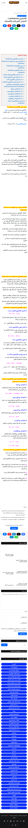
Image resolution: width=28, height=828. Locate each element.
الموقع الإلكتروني (24, 622)
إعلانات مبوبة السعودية (14, 720)
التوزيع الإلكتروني (21, 124)
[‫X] (19, 25)
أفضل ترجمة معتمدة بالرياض (14, 679)
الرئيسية (24, 12)
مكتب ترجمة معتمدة (14, 786)
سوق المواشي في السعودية (14, 745)
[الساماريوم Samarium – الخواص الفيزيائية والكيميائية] (21, 567)
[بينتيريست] (9, 25)
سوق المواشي (14, 742)
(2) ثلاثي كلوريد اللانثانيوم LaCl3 (12, 77)
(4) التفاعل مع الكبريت (14, 96)
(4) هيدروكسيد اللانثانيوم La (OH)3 (11, 82)
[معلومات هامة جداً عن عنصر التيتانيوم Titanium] (7, 567)
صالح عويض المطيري (14, 714)
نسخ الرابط (14, 528)
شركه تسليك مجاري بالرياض (14, 701)
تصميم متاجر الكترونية (14, 723)
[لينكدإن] (14, 25)
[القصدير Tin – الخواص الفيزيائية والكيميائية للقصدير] (21, 579)
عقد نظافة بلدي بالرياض (14, 767)
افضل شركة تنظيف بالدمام (14, 792)
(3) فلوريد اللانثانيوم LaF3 (13, 79)
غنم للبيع (14, 751)
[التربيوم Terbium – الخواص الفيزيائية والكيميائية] (21, 552)
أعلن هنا (14, 664)
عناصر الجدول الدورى (18, 12)
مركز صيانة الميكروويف (14, 729)
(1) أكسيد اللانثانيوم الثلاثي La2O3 (11, 74)
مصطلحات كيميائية (14, 804)
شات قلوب (14, 776)
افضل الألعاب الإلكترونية (14, 673)
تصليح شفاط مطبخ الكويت (14, 782)
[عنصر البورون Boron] (7, 580)
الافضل (14, 795)
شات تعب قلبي (14, 773)
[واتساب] (16, 28)
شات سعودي (14, 779)
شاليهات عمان (14, 717)
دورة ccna (14, 754)
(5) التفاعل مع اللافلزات (14, 98)
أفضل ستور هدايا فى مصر (14, 676)
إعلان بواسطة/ (19, 662)
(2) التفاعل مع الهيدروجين (13, 91)
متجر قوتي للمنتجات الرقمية (14, 689)
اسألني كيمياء (14, 801)
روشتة (14, 711)
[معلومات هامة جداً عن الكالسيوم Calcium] (7, 549)
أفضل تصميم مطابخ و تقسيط (14, 683)
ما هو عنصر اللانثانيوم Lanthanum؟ (14, 59)
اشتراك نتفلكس (14, 695)
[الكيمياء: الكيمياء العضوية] (14, 2)
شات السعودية (14, 770)
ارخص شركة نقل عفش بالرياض (14, 789)
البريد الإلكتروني (23, 617)
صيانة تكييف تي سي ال (14, 726)
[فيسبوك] (23, 25)
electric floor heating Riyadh (14, 686)
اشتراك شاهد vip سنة (14, 670)
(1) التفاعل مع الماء (15, 89)
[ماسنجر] (5, 25)
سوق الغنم (14, 732)
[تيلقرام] (12, 28)
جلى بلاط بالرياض (14, 704)
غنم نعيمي (14, 748)
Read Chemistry (14, 807)
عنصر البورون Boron (9, 585)
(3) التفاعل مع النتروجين (14, 93)
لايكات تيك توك (14, 757)
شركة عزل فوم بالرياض (14, 707)
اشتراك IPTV (14, 698)
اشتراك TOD (14, 667)
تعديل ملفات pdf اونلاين (14, 761)
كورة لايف (14, 764)
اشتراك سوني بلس (14, 692)
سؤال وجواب (14, 798)
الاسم (25, 611)
